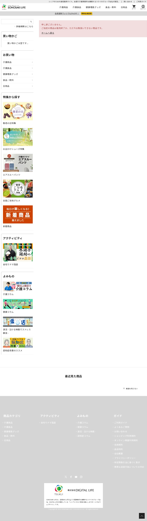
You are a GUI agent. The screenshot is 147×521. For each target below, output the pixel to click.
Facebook (71, 477)
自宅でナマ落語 (48, 422)
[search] (31, 21)
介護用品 (63, 7)
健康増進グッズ (93, 7)
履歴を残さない (132, 388)
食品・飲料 (110, 7)
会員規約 (118, 444)
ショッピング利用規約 (125, 435)
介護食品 (77, 7)
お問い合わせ (120, 431)
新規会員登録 (87, 13)
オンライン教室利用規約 (126, 440)
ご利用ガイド (141, 1)
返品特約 (118, 449)
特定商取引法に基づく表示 (127, 462)
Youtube (76, 477)
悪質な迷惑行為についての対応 (129, 466)
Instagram (81, 477)
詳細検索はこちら (24, 26)
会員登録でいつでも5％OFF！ (67, 13)
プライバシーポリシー (125, 457)
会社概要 (118, 453)
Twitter (66, 477)
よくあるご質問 (121, 426)
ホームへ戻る (47, 32)
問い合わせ (128, 1)
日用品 (124, 7)
